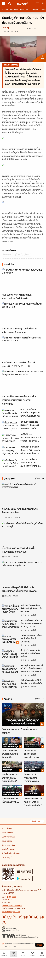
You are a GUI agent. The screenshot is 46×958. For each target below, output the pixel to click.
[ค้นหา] (9, 3)
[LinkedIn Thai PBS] (4, 922)
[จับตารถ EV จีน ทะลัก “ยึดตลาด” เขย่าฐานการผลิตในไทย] (34, 766)
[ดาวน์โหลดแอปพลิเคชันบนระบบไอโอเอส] (24, 871)
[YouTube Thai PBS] (31, 917)
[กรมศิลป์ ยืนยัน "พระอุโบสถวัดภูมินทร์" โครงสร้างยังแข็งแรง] (23, 494)
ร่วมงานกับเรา (7, 841)
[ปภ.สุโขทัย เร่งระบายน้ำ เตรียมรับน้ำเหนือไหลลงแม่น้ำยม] (10, 654)
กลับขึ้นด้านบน (35, 821)
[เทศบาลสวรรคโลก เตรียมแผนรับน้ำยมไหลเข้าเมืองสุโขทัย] (10, 639)
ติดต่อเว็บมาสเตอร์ (8, 849)
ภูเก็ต (18, 254)
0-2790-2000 (10, 897)
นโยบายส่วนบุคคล (8, 836)
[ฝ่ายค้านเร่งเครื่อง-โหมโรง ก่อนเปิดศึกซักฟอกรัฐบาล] (12, 742)
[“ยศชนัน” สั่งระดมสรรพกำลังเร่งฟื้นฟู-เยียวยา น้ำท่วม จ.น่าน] (10, 609)
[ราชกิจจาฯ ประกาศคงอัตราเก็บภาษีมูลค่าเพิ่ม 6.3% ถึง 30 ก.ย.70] (23, 348)
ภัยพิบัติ (5, 28)
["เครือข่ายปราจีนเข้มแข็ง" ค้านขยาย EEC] (12, 790)
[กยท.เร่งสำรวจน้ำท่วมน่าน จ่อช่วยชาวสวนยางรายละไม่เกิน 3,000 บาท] (10, 624)
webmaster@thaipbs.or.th (12, 905)
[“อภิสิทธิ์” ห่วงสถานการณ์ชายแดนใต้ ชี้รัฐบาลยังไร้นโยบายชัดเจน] (10, 438)
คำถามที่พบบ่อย (7, 832)
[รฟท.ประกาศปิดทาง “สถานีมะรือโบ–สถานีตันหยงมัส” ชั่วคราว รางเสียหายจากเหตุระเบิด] (10, 463)
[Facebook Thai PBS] (4, 917)
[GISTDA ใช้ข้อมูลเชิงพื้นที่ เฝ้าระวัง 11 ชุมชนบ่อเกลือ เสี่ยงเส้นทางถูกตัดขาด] (23, 573)
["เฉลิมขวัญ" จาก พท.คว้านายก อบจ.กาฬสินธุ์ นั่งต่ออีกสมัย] (23, 280)
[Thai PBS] (23, 3)
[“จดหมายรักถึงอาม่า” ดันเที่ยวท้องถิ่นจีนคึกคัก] (23, 714)
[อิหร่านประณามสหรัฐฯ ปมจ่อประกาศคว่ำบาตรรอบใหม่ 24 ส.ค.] (23, 314)
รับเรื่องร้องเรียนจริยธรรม (11, 853)
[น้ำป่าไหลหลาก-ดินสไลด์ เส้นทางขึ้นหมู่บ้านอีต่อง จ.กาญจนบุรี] (23, 533)
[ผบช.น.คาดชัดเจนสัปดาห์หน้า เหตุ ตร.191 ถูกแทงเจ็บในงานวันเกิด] (10, 413)
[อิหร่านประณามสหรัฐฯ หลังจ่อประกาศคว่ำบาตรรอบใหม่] (34, 742)
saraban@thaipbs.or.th (11, 911)
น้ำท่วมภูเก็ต (7, 254)
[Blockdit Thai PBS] (42, 917)
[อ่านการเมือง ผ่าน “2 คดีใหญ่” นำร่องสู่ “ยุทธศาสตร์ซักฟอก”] (34, 790)
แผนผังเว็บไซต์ (7, 828)
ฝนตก (27, 254)
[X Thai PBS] (9, 917)
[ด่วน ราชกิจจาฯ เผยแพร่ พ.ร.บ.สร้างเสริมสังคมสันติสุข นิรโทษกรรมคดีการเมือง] (23, 382)
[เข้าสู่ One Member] (43, 4)
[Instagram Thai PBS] (15, 917)
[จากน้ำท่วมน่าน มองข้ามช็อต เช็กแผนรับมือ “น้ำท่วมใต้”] (12, 766)
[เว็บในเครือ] (3, 4)
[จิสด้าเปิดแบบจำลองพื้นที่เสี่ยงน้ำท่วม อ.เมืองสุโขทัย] (10, 684)
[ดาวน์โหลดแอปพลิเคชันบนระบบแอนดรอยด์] (24, 878)
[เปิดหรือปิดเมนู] (37, 3)
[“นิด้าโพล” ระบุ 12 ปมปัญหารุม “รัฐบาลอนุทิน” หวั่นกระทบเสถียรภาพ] (10, 451)
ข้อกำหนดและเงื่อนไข (9, 845)
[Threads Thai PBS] (20, 917)
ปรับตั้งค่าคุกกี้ (7, 857)
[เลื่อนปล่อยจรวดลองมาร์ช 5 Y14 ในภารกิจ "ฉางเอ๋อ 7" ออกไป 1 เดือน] (10, 426)
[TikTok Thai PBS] (36, 917)
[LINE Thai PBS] (26, 917)
